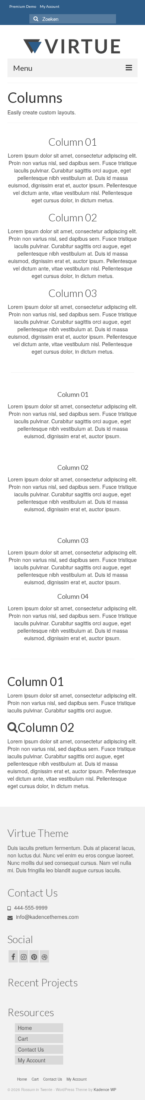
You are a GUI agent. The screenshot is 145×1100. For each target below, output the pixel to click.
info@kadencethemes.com (46, 916)
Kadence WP (105, 1089)
